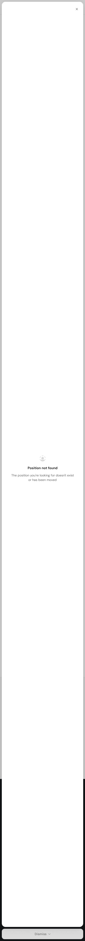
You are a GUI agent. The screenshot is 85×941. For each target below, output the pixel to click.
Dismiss (40, 934)
